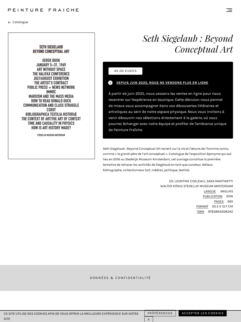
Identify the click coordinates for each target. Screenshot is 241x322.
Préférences (160, 313)
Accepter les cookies (203, 313)
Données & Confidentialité (120, 278)
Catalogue (20, 22)
